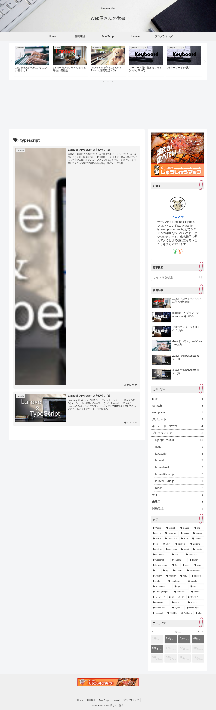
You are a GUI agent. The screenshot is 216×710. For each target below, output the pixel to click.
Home (80, 700)
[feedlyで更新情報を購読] (175, 251)
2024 (177, 631)
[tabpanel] (32, 61)
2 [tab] (108, 81)
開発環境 (91, 700)
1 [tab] (103, 81)
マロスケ (177, 216)
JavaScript (104, 700)
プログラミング (131, 700)
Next (205, 61)
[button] (201, 277)
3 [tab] (112, 81)
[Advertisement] (108, 105)
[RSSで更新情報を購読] (180, 251)
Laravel (116, 700)
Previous (11, 61)
